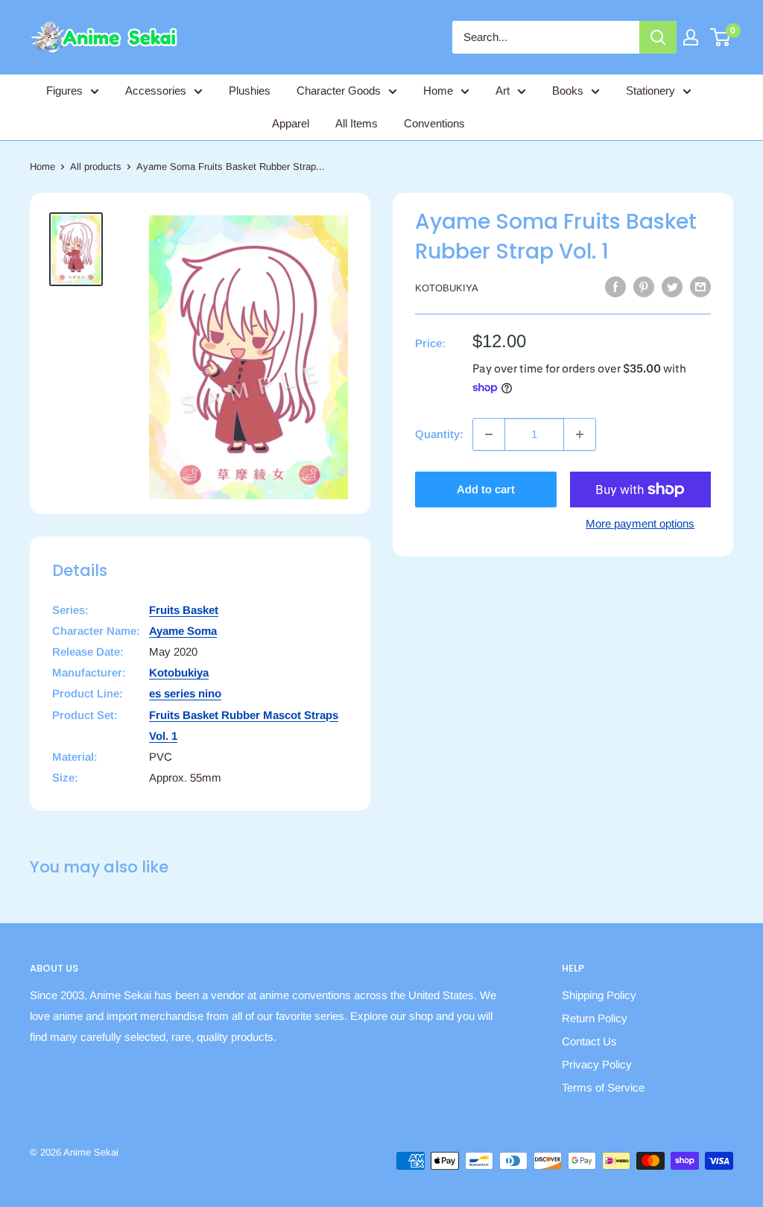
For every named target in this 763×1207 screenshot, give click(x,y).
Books (567, 90)
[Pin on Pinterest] (643, 286)
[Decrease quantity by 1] (488, 434)
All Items (356, 123)
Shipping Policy (599, 995)
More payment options (640, 523)
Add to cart (486, 489)
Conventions (434, 123)
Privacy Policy (597, 1064)
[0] (721, 37)
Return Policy (594, 1018)
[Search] (658, 37)
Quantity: (439, 434)
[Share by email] (700, 286)
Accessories (155, 90)
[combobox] (545, 37)
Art (503, 90)
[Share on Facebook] (615, 286)
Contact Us (589, 1041)
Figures (64, 90)
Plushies (249, 90)
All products (95, 166)
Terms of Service (603, 1087)
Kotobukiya (446, 288)
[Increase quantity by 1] (579, 434)
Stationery (650, 90)
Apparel (290, 123)
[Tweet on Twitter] (672, 286)
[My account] (690, 37)
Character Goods (339, 90)
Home (438, 90)
